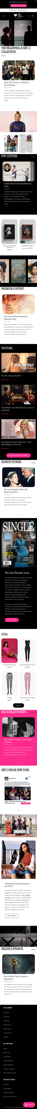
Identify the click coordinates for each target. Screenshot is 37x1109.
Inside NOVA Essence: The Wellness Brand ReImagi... (16, 83)
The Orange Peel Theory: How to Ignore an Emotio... (18, 740)
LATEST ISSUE (11, 620)
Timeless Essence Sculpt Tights (27, 697)
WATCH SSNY (11, 916)
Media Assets (7, 1025)
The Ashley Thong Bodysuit (9, 665)
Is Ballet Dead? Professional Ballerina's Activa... (18, 184)
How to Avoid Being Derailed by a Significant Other (16, 317)
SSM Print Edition (8, 1061)
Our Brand (6, 1012)
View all (3, 55)
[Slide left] (15, 108)
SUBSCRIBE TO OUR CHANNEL (18, 455)
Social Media (7, 1056)
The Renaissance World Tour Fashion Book (9, 246)
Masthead (6, 1016)
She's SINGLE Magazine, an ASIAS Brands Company (20, 1107)
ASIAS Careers (7, 1029)
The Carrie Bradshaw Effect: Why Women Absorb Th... (16, 490)
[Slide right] (22, 108)
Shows (5, 1048)
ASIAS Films (6, 1052)
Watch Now (4, 379)
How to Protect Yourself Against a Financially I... (16, 977)
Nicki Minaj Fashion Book (28, 246)
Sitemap (5, 1037)
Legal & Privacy (7, 1033)
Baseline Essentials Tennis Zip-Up (27, 665)
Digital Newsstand (8, 1065)
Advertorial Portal (8, 1092)
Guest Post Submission (9, 1096)
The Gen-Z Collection (9, 1069)
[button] (4, 16)
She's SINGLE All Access (10, 1073)
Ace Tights (9, 697)
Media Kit (6, 1084)
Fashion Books (7, 1088)
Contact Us (6, 1020)
